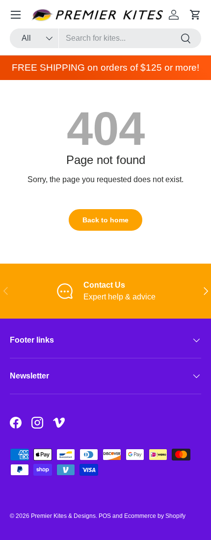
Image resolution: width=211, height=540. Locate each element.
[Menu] (15, 15)
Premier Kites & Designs (63, 516)
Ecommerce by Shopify (154, 516)
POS (105, 516)
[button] (195, 15)
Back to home (105, 220)
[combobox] (105, 38)
